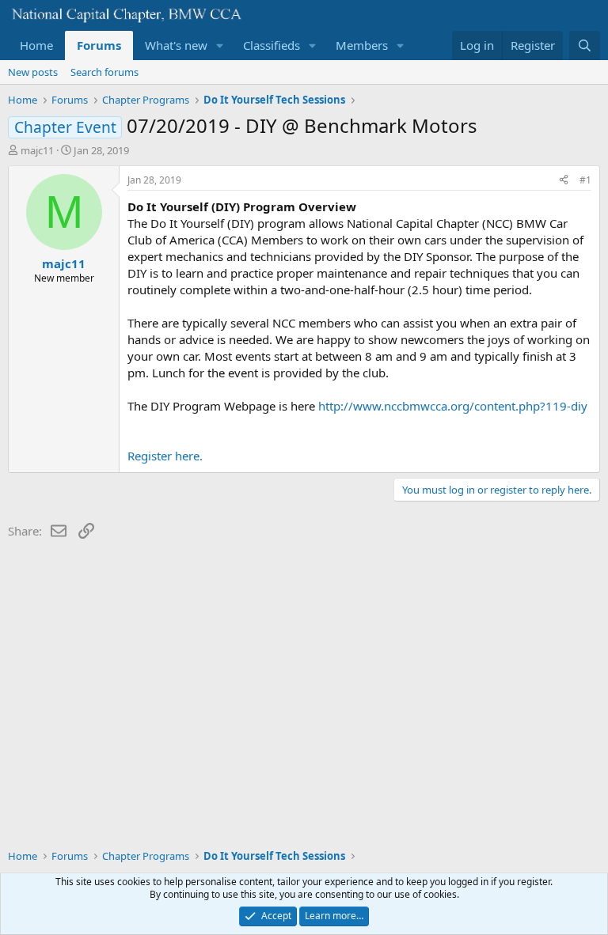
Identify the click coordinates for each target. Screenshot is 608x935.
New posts (33, 72)
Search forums (104, 72)
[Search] (584, 45)
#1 (585, 180)
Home (36, 45)
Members (362, 45)
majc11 (37, 150)
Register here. (165, 456)
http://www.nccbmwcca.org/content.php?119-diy (452, 406)
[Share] (563, 181)
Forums (99, 45)
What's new (176, 45)
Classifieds (271, 45)
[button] (220, 45)
